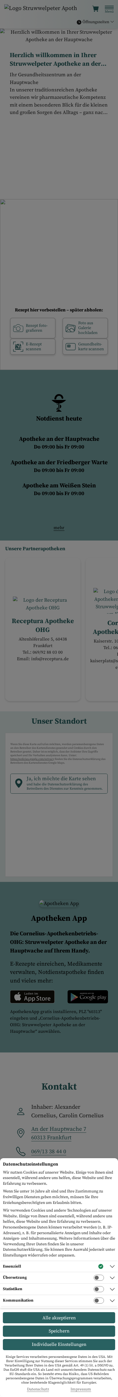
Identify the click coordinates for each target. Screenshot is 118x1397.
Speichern (59, 1331)
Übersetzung (15, 1277)
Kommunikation (18, 1300)
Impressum (80, 1389)
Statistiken (12, 1289)
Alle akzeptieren (59, 1318)
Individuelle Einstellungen (59, 1344)
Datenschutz (38, 1389)
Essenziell (12, 1266)
